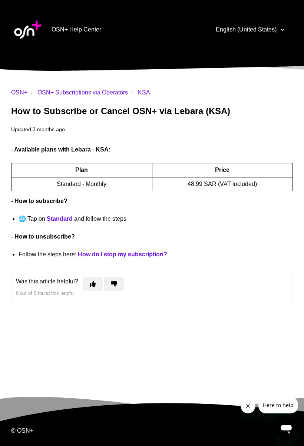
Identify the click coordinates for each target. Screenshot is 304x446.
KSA (144, 92)
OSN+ (19, 92)
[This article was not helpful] (114, 284)
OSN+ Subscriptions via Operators (82, 92)
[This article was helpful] (93, 284)
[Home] (27, 29)
